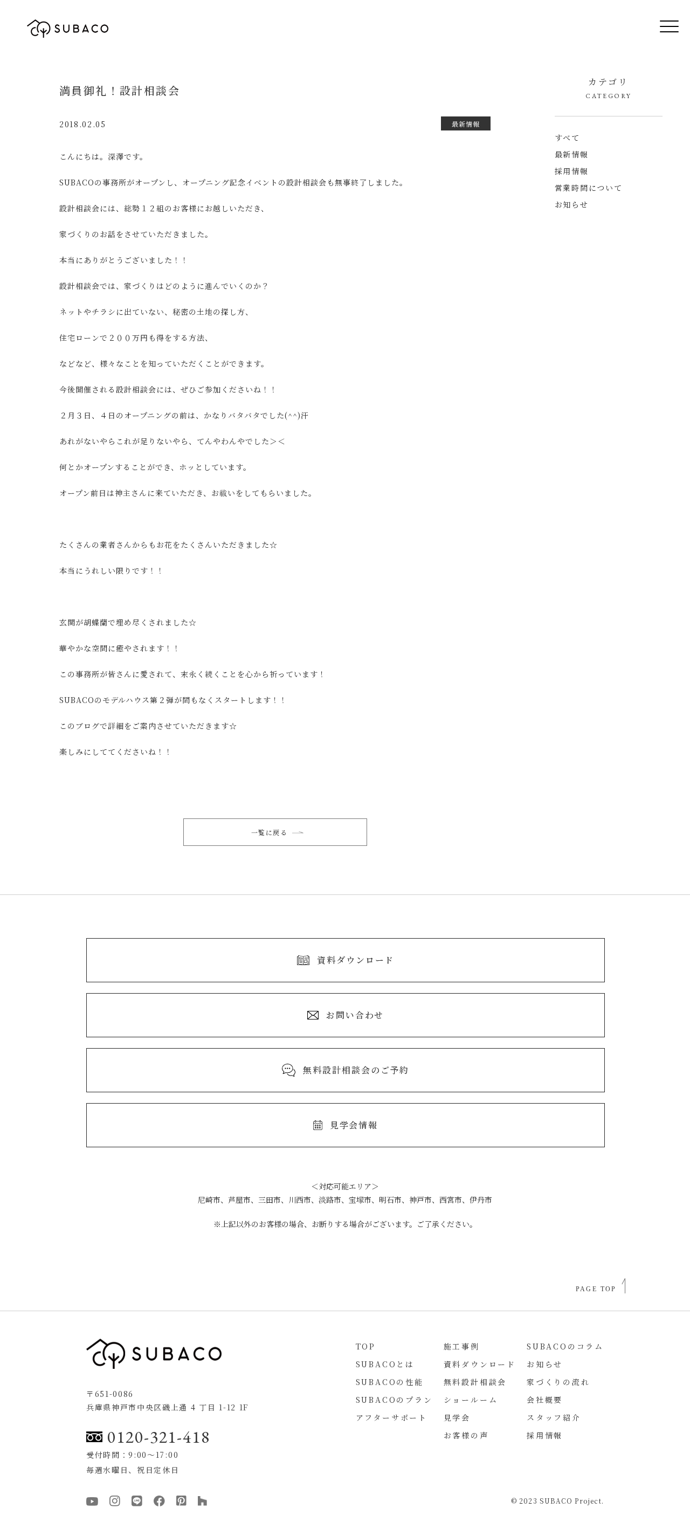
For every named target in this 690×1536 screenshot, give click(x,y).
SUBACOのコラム (565, 1346)
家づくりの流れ (558, 1381)
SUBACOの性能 (390, 1381)
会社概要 (545, 1399)
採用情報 (572, 171)
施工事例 (462, 1346)
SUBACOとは (385, 1364)
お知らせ (572, 204)
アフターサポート (391, 1417)
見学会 (457, 1417)
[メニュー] (661, 28)
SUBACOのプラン (394, 1399)
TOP (366, 1346)
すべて (567, 137)
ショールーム (471, 1399)
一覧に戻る (269, 832)
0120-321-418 (158, 1437)
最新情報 (572, 154)
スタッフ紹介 (554, 1417)
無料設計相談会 (475, 1381)
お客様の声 (466, 1435)
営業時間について (588, 187)
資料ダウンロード (480, 1364)
